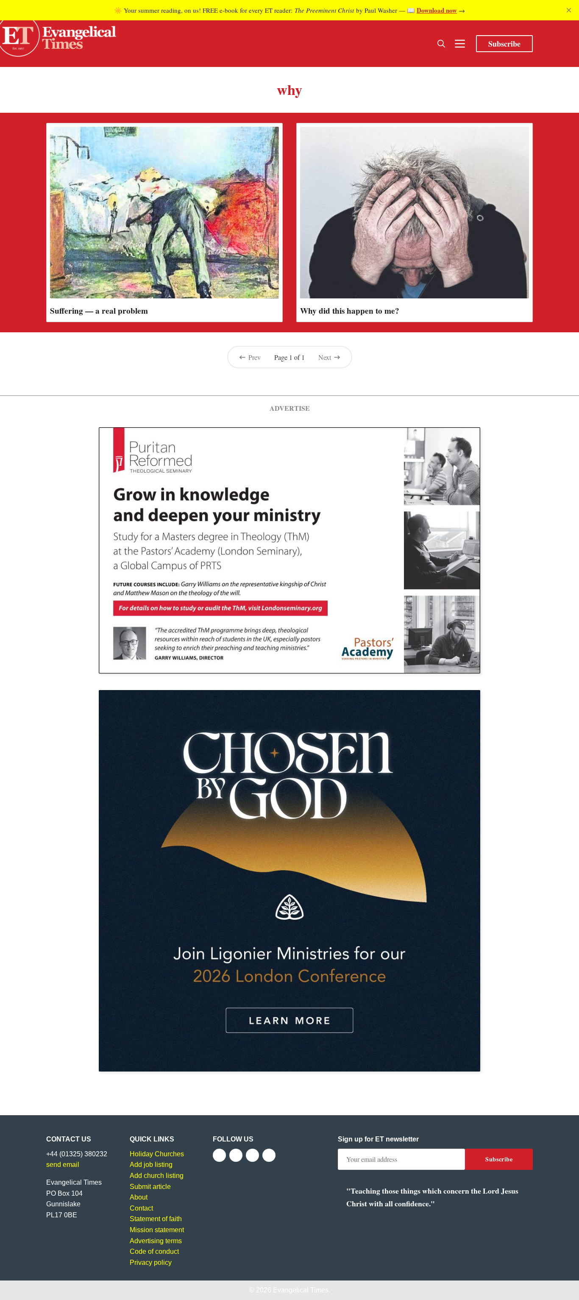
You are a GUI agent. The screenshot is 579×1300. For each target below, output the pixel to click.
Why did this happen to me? (349, 311)
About (139, 1197)
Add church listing (157, 1175)
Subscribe (504, 43)
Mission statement (157, 1229)
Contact (141, 1208)
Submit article (150, 1186)
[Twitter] (235, 1155)
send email (62, 1164)
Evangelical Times (300, 1290)
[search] (441, 43)
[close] (569, 10)
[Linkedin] (269, 1155)
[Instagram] (252, 1155)
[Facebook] (219, 1155)
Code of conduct (154, 1251)
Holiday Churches (157, 1154)
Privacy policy (151, 1262)
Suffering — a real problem (99, 311)
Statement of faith (156, 1218)
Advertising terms (156, 1240)
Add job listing (151, 1164)
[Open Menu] (459, 43)
